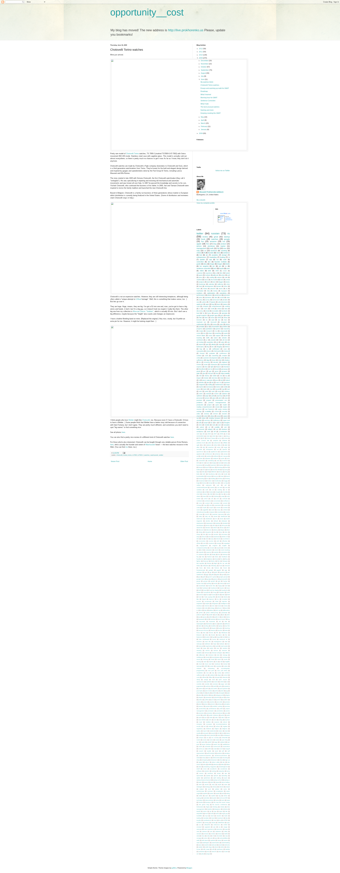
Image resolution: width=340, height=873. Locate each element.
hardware (205, 588)
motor (219, 659)
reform (218, 726)
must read (208, 664)
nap (223, 389)
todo (213, 425)
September (205, 70)
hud (200, 597)
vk (213, 836)
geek (215, 572)
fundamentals (201, 570)
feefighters (209, 559)
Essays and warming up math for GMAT (215, 88)
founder (211, 253)
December (205, 61)
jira (216, 614)
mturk (205, 389)
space (225, 416)
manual (201, 646)
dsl (202, 538)
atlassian (208, 458)
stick (200, 784)
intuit (221, 378)
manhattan (200, 291)
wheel (216, 847)
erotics (226, 548)
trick (221, 279)
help (200, 317)
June (203, 79)
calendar (211, 284)
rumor (211, 740)
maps (228, 384)
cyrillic (222, 358)
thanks (201, 802)
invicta (226, 606)
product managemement (217, 402)
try (220, 820)
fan (219, 554)
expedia (201, 552)
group (198, 581)
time (200, 425)
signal (200, 762)
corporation (217, 505)
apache (224, 449)
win (217, 429)
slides (228, 764)
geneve (222, 572)
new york (211, 670)
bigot (198, 471)
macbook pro (201, 322)
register (225, 726)
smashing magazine (210, 766)
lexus (198, 632)
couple (204, 507)
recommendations (221, 724)
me (126, 447)
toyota (221, 268)
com (217, 498)
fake (208, 554)
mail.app (199, 644)
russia (217, 740)
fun (202, 241)
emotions (211, 543)
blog (214, 244)
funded (227, 273)
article (202, 456)
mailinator (207, 644)
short (205, 416)
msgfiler (227, 661)
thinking (215, 807)
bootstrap (202, 284)
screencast (216, 746)
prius (200, 297)
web (209, 271)
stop (213, 784)
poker (228, 697)
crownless (220, 512)
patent (201, 688)
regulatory (200, 728)
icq (226, 375)
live (226, 635)
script (215, 748)
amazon (213, 241)
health (228, 315)
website (224, 338)
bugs (198, 483)
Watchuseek (150, 445)
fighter (198, 561)
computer (212, 353)
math (211, 248)
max (218, 648)
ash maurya (224, 456)
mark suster (224, 646)
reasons (216, 722)
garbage (199, 572)
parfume (208, 686)
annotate (199, 449)
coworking (215, 355)
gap (226, 570)
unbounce (217, 824)
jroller (210, 617)
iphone (199, 246)
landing (206, 626)
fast (203, 556)
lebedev (201, 382)
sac (198, 742)
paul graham (224, 688)
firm (219, 561)
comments (208, 501)
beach (207, 467)
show (221, 760)
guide (199, 264)
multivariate (200, 324)
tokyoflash (200, 813)
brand (228, 476)
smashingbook (223, 766)
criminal (225, 510)
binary (221, 471)
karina (228, 617)
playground (219, 695)
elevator (215, 362)
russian (215, 233)
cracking (224, 251)
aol (218, 449)
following (213, 565)
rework (213, 733)
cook (206, 355)
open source (223, 679)
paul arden (214, 688)
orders (222, 681)
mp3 (205, 661)
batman (221, 465)
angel (220, 344)
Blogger (189, 868)
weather (206, 845)
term (223, 800)
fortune (217, 568)
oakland (212, 675)
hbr (217, 373)
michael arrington (217, 652)
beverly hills (216, 469)
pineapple (222, 693)
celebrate (199, 492)
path (206, 688)
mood (198, 659)
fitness (209, 563)
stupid (228, 786)
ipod (226, 608)
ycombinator (223, 431)
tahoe (225, 795)
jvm (223, 617)
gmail (198, 371)
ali (221, 445)
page (206, 396)
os (227, 681)
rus (223, 241)
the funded (214, 279)
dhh (213, 525)
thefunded (200, 807)
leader (220, 628)
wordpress (200, 431)
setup (204, 757)
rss (216, 331)
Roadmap (204, 91)
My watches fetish (207, 82)
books (228, 282)
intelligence (224, 603)
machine (199, 641)
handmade (202, 585)
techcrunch (216, 300)
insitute (206, 378)
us (219, 827)
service (215, 413)
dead (221, 518)
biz (213, 346)
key (229, 619)
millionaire (202, 655)
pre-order (219, 702)
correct (226, 505)
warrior (226, 840)
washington (205, 842)
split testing (217, 778)
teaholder (206, 798)
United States (211, 438)
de (216, 518)
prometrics (220, 711)
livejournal (200, 637)
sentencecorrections (221, 755)
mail (226, 641)
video (202, 271)
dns (204, 534)
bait (220, 463)
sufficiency (216, 420)
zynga (208, 854)
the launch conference (219, 804)
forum (225, 568)
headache (225, 590)
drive (225, 286)
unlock (202, 427)
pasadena (223, 293)
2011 (201, 52)
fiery (226, 559)
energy (219, 543)
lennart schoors (203, 630)
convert (225, 503)
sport (225, 778)
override (207, 684)
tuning (207, 822)
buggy (226, 481)
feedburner (200, 559)
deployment (200, 523)
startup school (217, 780)
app (210, 260)
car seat (219, 487)
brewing (227, 478)
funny (209, 313)
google (227, 239)
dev (209, 262)
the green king (204, 804)
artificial (215, 456)
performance (201, 295)
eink (204, 543)
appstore (199, 454)
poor (212, 699)
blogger (220, 282)
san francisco (209, 409)
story (200, 300)
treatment (220, 818)
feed (198, 313)
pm (220, 266)
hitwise (199, 592)
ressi (226, 731)
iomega (212, 608)
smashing (218, 333)
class (204, 496)
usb (225, 427)
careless (199, 489)
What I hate (205, 104)
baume (201, 467)
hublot (214, 375)
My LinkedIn (201, 200)
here (123, 432)
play (212, 695)
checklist (225, 492)
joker (228, 614)
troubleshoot (207, 820)
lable (220, 623)
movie (226, 659)
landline (213, 626)
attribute (215, 458)
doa (209, 534)
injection (224, 601)
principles (227, 704)
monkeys (225, 657)
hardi (198, 588)
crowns (228, 512)
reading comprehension (204, 407)
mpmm (211, 661)
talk (200, 422)
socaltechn (213, 769)
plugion (201, 697)
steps (217, 782)
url (209, 427)
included (224, 599)
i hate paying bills (209, 597)
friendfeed (202, 369)
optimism (209, 681)
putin (222, 715)
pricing (220, 704)
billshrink (213, 471)
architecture (208, 454)
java (216, 380)
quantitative (209, 329)
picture (207, 398)
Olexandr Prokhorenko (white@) (211, 192)
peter (222, 690)
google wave (200, 579)
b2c (203, 463)
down (213, 360)
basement (213, 465)
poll (229, 275)
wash (198, 842)
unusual (199, 827)
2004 (209, 434)
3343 (213, 436)
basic (218, 304)
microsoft (213, 322)
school (216, 411)
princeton (227, 295)
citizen (198, 496)
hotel (228, 592)
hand (228, 583)
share (210, 333)
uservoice (219, 829)
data (225, 308)
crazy (218, 510)
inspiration (200, 603)
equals (219, 548)
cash (206, 489)
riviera (228, 733)
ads (228, 342)
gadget (211, 570)
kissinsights (200, 623)
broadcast (202, 481)
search (201, 751)
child (211, 494)
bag (213, 304)
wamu (219, 840)
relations (208, 728)
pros (226, 713)
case (225, 349)
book (203, 239)
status (204, 418)
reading (211, 277)
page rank (224, 684)
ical (221, 375)
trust (215, 820)
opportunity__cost (147, 12)
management (201, 248)
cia (227, 494)
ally (204, 447)
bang (206, 465)
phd (203, 693)
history (207, 375)
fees (206, 367)
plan (200, 695)
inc (218, 599)
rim (223, 733)
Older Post (184, 461)
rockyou (201, 737)
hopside (221, 592)
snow (205, 769)
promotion (209, 713)
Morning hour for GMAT (209, 98)
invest (219, 606)
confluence (226, 501)
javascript (224, 612)
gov (204, 371)
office (208, 324)
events (199, 364)
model (208, 657)
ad (217, 342)
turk (219, 425)
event (216, 550)
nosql (219, 391)
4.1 (223, 436)
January (204, 129)
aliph (226, 445)
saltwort (222, 742)
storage (199, 420)
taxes (206, 279)
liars (204, 632)
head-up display (214, 590)
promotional (218, 713)
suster (211, 793)
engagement (204, 545)
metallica (199, 652)
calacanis (208, 485)
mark (216, 646)
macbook (227, 382)
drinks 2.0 (225, 536)
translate (206, 818)
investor (199, 320)
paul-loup (220, 396)
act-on (220, 438)
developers (200, 525)
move (198, 389)
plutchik (216, 697)
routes (205, 740)
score (198, 333)
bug (201, 349)
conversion (216, 503)
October (204, 67)
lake (200, 626)
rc (205, 277)
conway (199, 505)
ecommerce (226, 538)
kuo (216, 623)
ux (205, 251)
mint (218, 655)
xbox (220, 851)
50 (199, 438)
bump (210, 483)
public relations (213, 715)
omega (206, 679)
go (199, 577)
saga (215, 742)
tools (211, 813)
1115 (198, 434)
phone (228, 324)
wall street (205, 840)
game (201, 275)
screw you (202, 748)
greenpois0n (224, 579)
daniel (215, 516)
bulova (204, 483)
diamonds (200, 527)
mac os (218, 382)
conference (223, 353)
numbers (199, 293)
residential (213, 731)
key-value (202, 621)
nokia (206, 391)
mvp (211, 389)
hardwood (214, 588)
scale (200, 746)
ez (216, 273)
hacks (215, 583)
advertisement (222, 302)
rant (215, 719)
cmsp (222, 496)
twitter (200, 233)
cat (213, 489)
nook (213, 391)
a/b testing (200, 342)
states (206, 782)
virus (203, 836)
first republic (200, 563)
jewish (211, 614)
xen (198, 854)
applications (224, 451)
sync (206, 795)
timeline (209, 809)
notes (201, 393)
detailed (225, 523)
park (214, 686)
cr (199, 308)
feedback (224, 556)
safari (203, 742)
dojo (198, 536)
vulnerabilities (224, 838)
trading (199, 818)
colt (212, 498)
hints (206, 317)
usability (217, 427)
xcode (226, 851)
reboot (225, 722)
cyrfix (228, 514)
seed (216, 751)
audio (222, 458)
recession (209, 724)
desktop (217, 523)
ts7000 (134, 455)
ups (214, 827)
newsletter (200, 673)
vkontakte (219, 836)
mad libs (208, 641)
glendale (224, 313)
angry (225, 447)
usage (225, 827)
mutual (225, 664)
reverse (199, 409)
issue (228, 378)
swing (228, 793)
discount (201, 530)
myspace (224, 291)
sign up (227, 760)
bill (208, 471)
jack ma (218, 610)
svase (217, 793)
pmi (223, 697)
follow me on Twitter (223, 171)
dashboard (224, 516)
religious (224, 728)
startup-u (227, 780)
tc (215, 422)
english (224, 545)
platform (206, 695)
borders (209, 476)
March (203, 123)
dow (210, 536)
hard (226, 585)
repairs (225, 407)
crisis (228, 284)
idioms (226, 597)
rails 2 (217, 717)
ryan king (225, 740)
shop (198, 760)
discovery (200, 311)
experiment (223, 364)
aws (218, 460)
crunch (207, 514)
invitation (199, 608)
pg (227, 690)
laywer (214, 628)
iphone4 (212, 288)
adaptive (215, 440)
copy (205, 505)
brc (207, 478)
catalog (219, 489)
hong (214, 592)
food (220, 565)
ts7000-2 (140, 455)
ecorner (211, 541)
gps (210, 371)
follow (198, 565)
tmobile (207, 425)
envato (212, 548)
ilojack (204, 599)
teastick (214, 798)
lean (225, 320)
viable (226, 833)
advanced (217, 442)
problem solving (217, 706)
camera (212, 487)
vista (208, 836)
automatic (202, 460)
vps (216, 838)
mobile (225, 387)
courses (225, 507)
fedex (216, 556)
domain (218, 286)
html (228, 594)
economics (202, 541)
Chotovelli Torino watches (210, 85)
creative (224, 355)
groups (205, 581)
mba (208, 291)
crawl (212, 510)
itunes (221, 288)
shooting (225, 757)
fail (218, 248)
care (226, 487)
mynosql (199, 666)
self (223, 751)
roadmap (201, 735)
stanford (199, 279)
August (203, 73)
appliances (214, 451)
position (225, 699)
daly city (207, 516)
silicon (207, 762)
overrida (199, 684)
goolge (209, 579)
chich (198, 494)
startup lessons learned (204, 780)
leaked (228, 380)
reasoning (226, 329)
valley (226, 831)
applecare (200, 304)
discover (208, 530)
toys (206, 815)
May (202, 117)
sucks (210, 335)
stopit (219, 784)
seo (204, 333)
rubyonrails (223, 331)
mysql (217, 389)
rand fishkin (202, 719)
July (202, 76)
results (199, 733)
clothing (216, 496)
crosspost (212, 512)
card (198, 306)
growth (213, 581)
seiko (198, 413)
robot (219, 735)
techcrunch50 (223, 798)
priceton (212, 704)
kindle (227, 264)
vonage (199, 838)
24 (227, 434)
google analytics (202, 315)
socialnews (223, 769)
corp (210, 505)
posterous (218, 295)
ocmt (198, 677)
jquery (205, 617)
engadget (227, 543)
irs (201, 610)
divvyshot (208, 532)
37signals (212, 302)
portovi (218, 699)
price (200, 277)
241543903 (200, 436)
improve (211, 599)
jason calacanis (207, 380)
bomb (225, 474)
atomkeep (211, 246)
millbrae (227, 652)
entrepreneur (201, 257)
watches (147, 455)
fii (204, 253)
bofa (219, 474)
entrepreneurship (202, 548)
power (205, 702)
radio (210, 717)
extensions (224, 552)
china (216, 494)
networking (211, 668)
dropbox (227, 360)
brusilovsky (217, 481)
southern (210, 773)
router (198, 740)
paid (212, 396)
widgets (210, 429)
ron (208, 737)
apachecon (200, 451)
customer (200, 273)
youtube (213, 340)
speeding (224, 775)
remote (217, 407)
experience (209, 273)
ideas (225, 317)
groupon (224, 371)
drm (198, 538)
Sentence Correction (208, 101)
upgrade (207, 827)
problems (200, 402)
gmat (216, 237)
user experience (209, 829)
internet (207, 606)
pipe (228, 693)
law (219, 320)
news (218, 253)
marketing (213, 257)
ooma (215, 324)
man (228, 644)
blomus (227, 346)
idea (205, 264)
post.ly (199, 702)
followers (205, 565)
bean (213, 467)
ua (200, 824)
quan (200, 717)
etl (202, 550)
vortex (205, 838)
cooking (227, 306)
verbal (228, 279)
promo (228, 711)
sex (209, 757)
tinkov (205, 811)
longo (218, 637)
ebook (218, 538)
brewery (220, 478)
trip (227, 818)
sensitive (227, 753)
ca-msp (225, 483)
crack (205, 308)
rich (218, 733)
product (223, 244)
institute (207, 275)
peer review (208, 690)
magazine (202, 384)
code (225, 260)
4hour (228, 436)
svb (223, 793)
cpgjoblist (205, 510)
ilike (198, 599)
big (208, 346)
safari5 (209, 742)
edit (218, 541)
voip (226, 836)
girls (212, 574)
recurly (199, 726)
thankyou (208, 802)
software (199, 771)
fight (212, 367)
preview (227, 702)
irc (197, 610)
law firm (227, 626)
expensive (214, 364)
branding (201, 478)
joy (199, 617)
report (205, 731)
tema (217, 800)
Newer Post (115, 461)
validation (218, 831)
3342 (208, 436)
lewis (226, 630)
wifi (213, 849)
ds (200, 362)
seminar (219, 753)
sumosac (210, 791)
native (226, 666)
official (204, 677)
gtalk (198, 373)
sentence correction (204, 268)
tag (220, 795)
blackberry (212, 474)
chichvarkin (217, 351)
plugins (227, 695)
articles (209, 456)
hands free (211, 585)
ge (210, 572)
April (203, 120)
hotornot (201, 594)
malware (221, 644)
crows (200, 514)
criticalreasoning (201, 512)
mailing (210, 384)
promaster (211, 711)
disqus (222, 530)
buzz (216, 483)
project (209, 405)
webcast (213, 845)
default (216, 521)
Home (150, 461)
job (222, 380)
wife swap (206, 849)
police (200, 699)
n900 (205, 666)
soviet (219, 773)
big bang (225, 469)
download (216, 536)
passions (227, 686)
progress (199, 329)
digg (207, 360)
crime (198, 358)
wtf (215, 431)
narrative (218, 666)
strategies (200, 786)
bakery (226, 463)
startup (227, 237)
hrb (219, 594)
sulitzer (217, 789)
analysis (201, 282)
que (205, 717)
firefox (213, 561)
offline (210, 677)
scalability (208, 411)
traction (219, 815)
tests (228, 800)
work (208, 431)
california (220, 284)
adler (209, 442)
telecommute (209, 800)
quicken (217, 329)
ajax (207, 344)
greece (215, 579)
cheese (208, 351)
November (205, 64)
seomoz (206, 413)
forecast (227, 565)
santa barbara (206, 744)
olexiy (198, 679)
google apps (214, 315)
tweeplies (227, 425)
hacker (225, 581)
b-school (225, 460)
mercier (216, 650)
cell (206, 492)
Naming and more (207, 110)
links (206, 635)
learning (227, 628)
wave (200, 845)
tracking (199, 338)
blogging (219, 346)
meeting (199, 650)
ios (207, 320)
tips (215, 811)
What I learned (206, 94)
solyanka (221, 771)
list (212, 382)
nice (207, 673)
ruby (198, 251)
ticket (225, 335)
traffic (208, 338)
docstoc (216, 534)
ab (207, 255)
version (213, 833)
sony (228, 771)
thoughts (227, 422)
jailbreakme (226, 610)
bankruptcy (200, 346)
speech (216, 775)
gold (204, 577)
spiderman (207, 778)
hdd (200, 590)
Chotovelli (146, 420)
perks (216, 690)
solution (206, 771)
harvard (210, 373)
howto (205, 288)
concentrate (217, 501)
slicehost (216, 764)
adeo (222, 342)
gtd (219, 581)
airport (201, 344)
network (199, 668)
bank (208, 282)
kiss (226, 621)
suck (209, 789)
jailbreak (215, 275)
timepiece (217, 809)
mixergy (225, 655)
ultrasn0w (207, 824)
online (199, 253)
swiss (200, 795)
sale (226, 277)
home (212, 317)
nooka (219, 673)
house (213, 594)
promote (201, 713)
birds (198, 474)
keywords (212, 621)
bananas (199, 465)
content (207, 503)
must (200, 664)
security (224, 411)
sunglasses (219, 791)
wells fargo (208, 847)
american (211, 447)
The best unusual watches (210, 107)
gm (223, 574)
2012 (201, 49)
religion (216, 728)
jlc (223, 614)
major (214, 644)
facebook (224, 311)
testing (222, 257)
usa (198, 302)
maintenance (219, 384)
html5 (219, 317)
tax (211, 422)
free (207, 244)
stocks (207, 784)
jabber (211, 610)
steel (211, 782)
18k (203, 434)
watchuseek (154, 455)
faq (198, 556)
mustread (217, 664)
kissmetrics (209, 623)
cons (200, 503)
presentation (215, 326)
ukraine (225, 300)
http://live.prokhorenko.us (185, 30)
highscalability (225, 373)
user (228, 268)
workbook (200, 340)
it (199, 380)
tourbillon (199, 815)
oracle (216, 681)
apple (199, 244)
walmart (213, 840)
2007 (215, 434)
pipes (214, 398)
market (201, 387)
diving (200, 532)
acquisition (210, 342)
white (222, 847)
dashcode (200, 518)
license (211, 632)
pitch (220, 398)
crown (225, 271)
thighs (208, 807)
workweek (202, 851)
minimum (211, 655)
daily (200, 516)
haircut (222, 583)
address (224, 440)
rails (215, 297)
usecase (199, 829)
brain (222, 476)
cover (198, 510)
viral (198, 836)
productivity (202, 708)
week (220, 845)
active (226, 438)
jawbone (199, 614)
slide (222, 764)
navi (228, 389)
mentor (207, 650)
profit (221, 708)
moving (199, 661)
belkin (198, 469)
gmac (228, 574)
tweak (213, 822)
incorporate (208, 601)
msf (221, 661)
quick (217, 405)
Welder (131, 420)
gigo (207, 574)
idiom (219, 597)
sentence (226, 253)
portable (201, 326)
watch (216, 338)
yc (206, 340)
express (199, 367)
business (214, 251)
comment (199, 501)
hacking (208, 583)
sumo (225, 789)
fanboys (225, 554)
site (224, 762)
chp (222, 494)
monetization (216, 657)
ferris (216, 559)
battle (228, 465)
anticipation (209, 449)
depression (209, 523)
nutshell (208, 393)
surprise (204, 793)
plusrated (209, 697)
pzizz (228, 715)
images (219, 264)
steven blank (201, 335)
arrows (226, 454)
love (228, 637)
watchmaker (215, 842)
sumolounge (200, 791)
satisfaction (226, 744)
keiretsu (213, 619)
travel (213, 818)
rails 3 (223, 717)
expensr (208, 552)
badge (214, 463)
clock (209, 496)
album (216, 445)
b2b (198, 463)
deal (200, 286)
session (224, 413)
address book (201, 442)
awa (226, 344)
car (217, 260)
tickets (222, 807)
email (207, 311)
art (197, 456)
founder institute (220, 262)
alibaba (213, 344)
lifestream (224, 632)
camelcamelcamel (202, 487)
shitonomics (216, 757)
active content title (203, 440)
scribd (209, 748)
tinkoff (198, 811)
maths (211, 648)
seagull (227, 748)
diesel (215, 527)
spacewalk (200, 775)
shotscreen (213, 760)
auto (228, 458)
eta (198, 550)
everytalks (215, 311)
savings (199, 411)
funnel (217, 369)
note (206, 675)
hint (200, 375)
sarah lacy (217, 744)
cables (199, 485)
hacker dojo (200, 583)
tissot (220, 811)
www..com (225, 213)
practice (212, 702)
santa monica (222, 409)
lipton (220, 635)
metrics (218, 387)
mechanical (209, 387)
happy (220, 585)
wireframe (220, 849)
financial (205, 561)
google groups (223, 577)
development (209, 286)
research (209, 331)
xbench (214, 851)
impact (199, 378)
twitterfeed (221, 822)
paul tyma (200, 690)
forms (208, 568)
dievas (222, 527)
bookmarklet (200, 476)
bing (226, 471)
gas (206, 572)
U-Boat (138, 299)
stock (225, 418)
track (212, 815)
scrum (221, 748)
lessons (213, 630)
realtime (208, 722)
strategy (207, 786)
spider (198, 778)
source (201, 773)
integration (215, 603)
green (216, 371)
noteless (227, 391)
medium (225, 648)
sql (197, 418)
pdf (226, 396)
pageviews (200, 686)
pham (198, 693)
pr (207, 326)
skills (209, 764)
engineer (224, 362)
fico (221, 559)
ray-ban (227, 719)
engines (214, 545)
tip (210, 811)
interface (199, 606)
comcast (224, 498)
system (213, 795)
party (220, 686)
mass (204, 648)
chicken (204, 494)
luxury (214, 639)
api (207, 451)
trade (226, 815)
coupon (211, 507)
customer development (210, 358)
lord (224, 637)
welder (161, 455)
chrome (202, 353)
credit (212, 308)
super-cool (226, 420)
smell (198, 769)
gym (221, 315)
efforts (198, 543)
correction (200, 262)
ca (207, 349)
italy (205, 610)
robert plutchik (210, 735)
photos (209, 295)
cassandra (200, 351)
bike (203, 471)
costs (198, 507)
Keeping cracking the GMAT (211, 113)
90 (203, 438)
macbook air (223, 639)
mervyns (224, 650)
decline (208, 521)
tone (206, 813)
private (208, 706)
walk (198, 840)
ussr (198, 831)
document (224, 534)
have (228, 588)
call (225, 485)
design (224, 255)
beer (214, 282)
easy (212, 538)
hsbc (223, 594)
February (204, 126)
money (215, 291)
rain (229, 717)
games (216, 313)
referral (211, 726)
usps (226, 829)
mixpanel (224, 322)
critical (219, 308)
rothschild (225, 737)
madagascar (218, 641)
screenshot (226, 746)
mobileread (200, 657)
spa (226, 773)
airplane (208, 445)
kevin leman (221, 619)
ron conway (215, 737)
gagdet (219, 570)
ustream (204, 831)
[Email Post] (124, 453)
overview (215, 684)
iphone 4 (220, 608)
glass (217, 574)
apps (207, 304)
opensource (200, 681)
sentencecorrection (205, 755)
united (225, 824)
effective (224, 541)
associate (199, 458)
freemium (227, 367)
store (225, 784)
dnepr (198, 534)
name (211, 666)
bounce (216, 476)
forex (201, 568)
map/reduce (209, 646)
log (213, 637)
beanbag (220, 467)
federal (209, 556)
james (201, 612)
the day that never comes (222, 802)
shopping (205, 760)
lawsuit (201, 628)
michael (207, 652)
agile (198, 445)
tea (220, 422)
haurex (222, 588)
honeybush (206, 592)
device (208, 525)
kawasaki (201, 619)
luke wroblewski (204, 639)
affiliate (225, 442)
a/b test (224, 340)
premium (199, 400)
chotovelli (119, 455)
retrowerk (206, 733)
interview (214, 378)
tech (215, 268)
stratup (215, 786)
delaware (224, 521)
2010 (201, 55)
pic (214, 266)
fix (203, 313)
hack (198, 288)
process (227, 706)
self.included (211, 753)
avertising (211, 460)
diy (215, 532)
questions (208, 297)
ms (217, 661)
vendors (199, 833)
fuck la (210, 369)
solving (214, 771)
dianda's (208, 527)
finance (218, 367)
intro (213, 606)
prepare (208, 400)
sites (204, 764)
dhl (218, 525)
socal (218, 416)
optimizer (199, 396)
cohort (206, 498)
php (208, 693)
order (221, 324)
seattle (209, 751)
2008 (201, 133)
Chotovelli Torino (132, 154)
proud (198, 715)
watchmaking (226, 842)
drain (220, 360)
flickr (221, 273)
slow (200, 766)
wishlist (228, 849)
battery (225, 304)
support (218, 335)
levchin (220, 630)
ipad (213, 320)
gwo (204, 373)
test (200, 255)
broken (209, 481)
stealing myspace (214, 418)
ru (229, 233)
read (200, 722)
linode (213, 635)
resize (220, 731)
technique (200, 800)
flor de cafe (223, 563)
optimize (224, 393)
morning (205, 659)
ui (229, 257)
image (212, 264)
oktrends (225, 677)
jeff (205, 614)
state (200, 782)
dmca (220, 532)
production (200, 405)
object (219, 675)
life (217, 632)
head (205, 590)
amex (218, 447)
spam (226, 333)
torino (130, 455)
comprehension (217, 306)
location (207, 637)
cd (226, 489)
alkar (198, 447)
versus (220, 833)
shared (199, 416)
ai (202, 445)
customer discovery (218, 514)
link (208, 382)
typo (228, 822)
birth (204, 474)
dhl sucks (225, 525)
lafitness (227, 623)
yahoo (204, 302)
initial (216, 601)
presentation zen (221, 400)
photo (223, 275)
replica (199, 731)
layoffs (207, 628)
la (226, 288)
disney (216, 530)
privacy (201, 706)
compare (205, 306)
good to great (212, 577)
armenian (218, 454)
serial (198, 757)
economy (207, 362)
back (208, 463)
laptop (220, 626)
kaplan (223, 246)
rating (220, 719)
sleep (212, 416)
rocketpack (226, 735)
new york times (222, 670)
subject (201, 789)
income (199, 601)
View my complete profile (206, 203)
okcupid (217, 677)
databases (209, 518)
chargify (217, 492)
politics (207, 699)
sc (226, 266)
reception (199, 724)
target (206, 422)
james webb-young (212, 612)
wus (208, 851)
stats (228, 297)
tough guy (225, 813)
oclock (226, 675)
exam (206, 364)
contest (199, 355)
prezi (200, 704)
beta (208, 469)
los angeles (204, 266)
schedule (208, 746)
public (204, 715)
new (200, 391)
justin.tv (216, 617)
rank (210, 719)
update (202, 260)
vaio (211, 831)
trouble (199, 820)
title (226, 811)
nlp (213, 673)
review (125, 455)
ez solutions (200, 554)
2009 (201, 58)
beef (226, 467)
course (218, 507)
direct (228, 527)
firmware (225, 561)
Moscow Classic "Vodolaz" (143, 311)
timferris (225, 809)
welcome (227, 845)
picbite (214, 693)
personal (199, 398)
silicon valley (216, 762)
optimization (211, 293)
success (207, 420)
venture (206, 833)
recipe (201, 331)
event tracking (225, 550)
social (222, 297)
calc (218, 485)
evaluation (209, 550)
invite (206, 608)
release (219, 277)
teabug (199, 798)
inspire (207, 603)
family (213, 554)
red (205, 726)
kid (220, 621)
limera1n (199, 635)
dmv (226, 532)
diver (228, 530)
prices (206, 704)
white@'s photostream (228, 219)
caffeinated (215, 349)
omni (213, 679)
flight (215, 563)
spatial (208, 775)
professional (212, 708)
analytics (215, 255)
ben (204, 469)
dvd (207, 538)
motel (212, 659)
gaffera (174, 868)
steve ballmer (226, 782)
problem (224, 326)
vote (211, 838)
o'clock (216, 393)
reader (225, 405)
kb (207, 619)
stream (221, 786)
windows (224, 429)
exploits (216, 552)
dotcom (204, 536)
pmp (226, 398)
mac (224, 248)
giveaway (224, 369)
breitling (213, 478)
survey (207, 300)
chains (211, 492)
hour (207, 594)
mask (198, 648)
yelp (202, 854)
